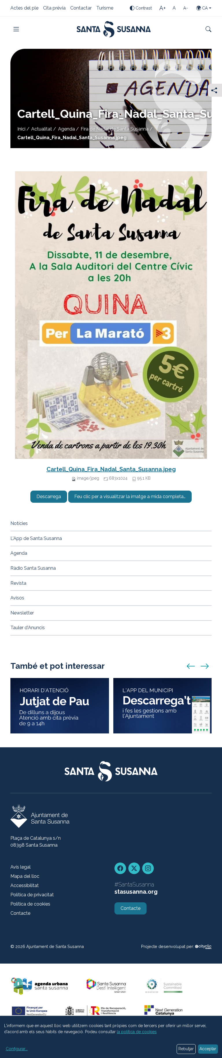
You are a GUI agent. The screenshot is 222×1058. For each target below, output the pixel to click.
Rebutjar (186, 1048)
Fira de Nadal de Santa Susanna (115, 129)
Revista (18, 583)
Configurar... (17, 1048)
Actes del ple (24, 8)
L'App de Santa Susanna (36, 538)
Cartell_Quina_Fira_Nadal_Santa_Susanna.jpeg (111, 469)
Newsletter (22, 613)
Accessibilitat (24, 885)
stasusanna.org (136, 891)
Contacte (20, 913)
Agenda (66, 129)
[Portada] (114, 29)
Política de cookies (30, 904)
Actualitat (41, 129)
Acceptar (207, 1048)
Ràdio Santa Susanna (33, 568)
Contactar (81, 8)
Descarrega (48, 496)
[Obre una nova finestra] (203, 946)
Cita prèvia (54, 8)
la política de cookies (137, 1031)
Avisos (17, 598)
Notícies (19, 523)
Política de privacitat (32, 894)
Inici (21, 129)
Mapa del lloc (24, 876)
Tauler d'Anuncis (27, 627)
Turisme (104, 8)
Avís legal (20, 867)
